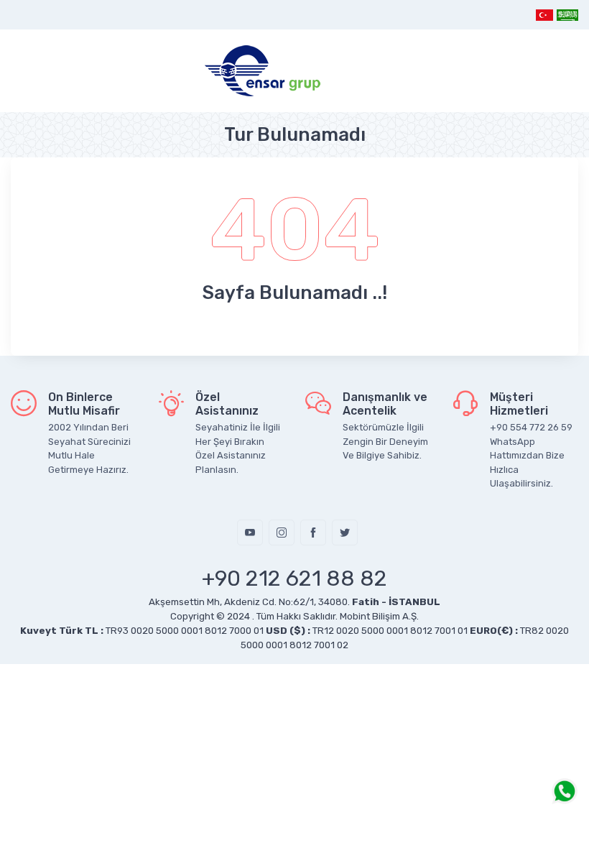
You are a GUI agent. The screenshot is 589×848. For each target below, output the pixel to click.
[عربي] (566, 15)
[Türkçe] (544, 15)
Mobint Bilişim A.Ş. (379, 616)
